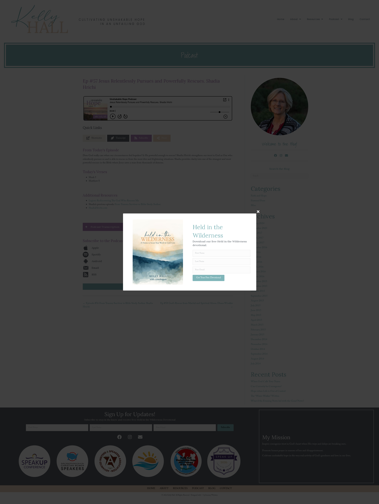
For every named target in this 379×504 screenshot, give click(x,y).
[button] (208, 278)
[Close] (258, 211)
